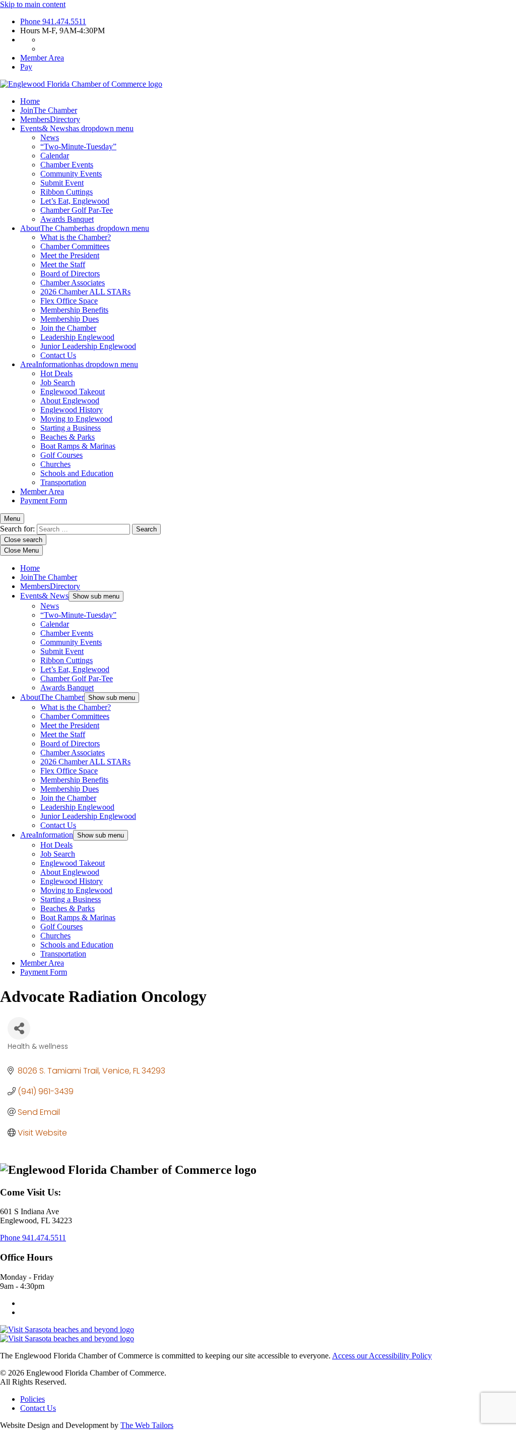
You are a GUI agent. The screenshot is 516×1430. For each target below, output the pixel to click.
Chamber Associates (72, 282)
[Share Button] (19, 1028)
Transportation (63, 482)
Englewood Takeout (72, 391)
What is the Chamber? (75, 237)
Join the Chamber (68, 328)
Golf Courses (61, 455)
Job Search (57, 382)
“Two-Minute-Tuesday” (78, 146)
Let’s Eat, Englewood (74, 201)
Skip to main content (33, 4)
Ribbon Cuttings (66, 192)
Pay (26, 67)
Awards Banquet (67, 219)
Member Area (42, 57)
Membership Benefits (74, 310)
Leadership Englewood (77, 337)
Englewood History (71, 409)
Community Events (71, 173)
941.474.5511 (53, 21)
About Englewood (69, 400)
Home (30, 101)
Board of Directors (70, 273)
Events (77, 128)
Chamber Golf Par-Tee (76, 210)
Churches (55, 464)
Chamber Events (66, 164)
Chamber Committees (74, 246)
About (84, 228)
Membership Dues (69, 319)
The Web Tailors (146, 1425)
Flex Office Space (69, 300)
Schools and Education (76, 473)
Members (50, 119)
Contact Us (58, 355)
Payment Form (43, 500)
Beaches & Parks (67, 437)
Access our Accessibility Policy (382, 1355)
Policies (32, 1399)
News (49, 137)
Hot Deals (56, 373)
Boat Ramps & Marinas (77, 446)
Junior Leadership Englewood (88, 346)
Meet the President (69, 255)
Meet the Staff (62, 264)
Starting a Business (70, 428)
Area (79, 364)
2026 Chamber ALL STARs (85, 291)
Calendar (54, 155)
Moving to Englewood (76, 418)
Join (48, 110)
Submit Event (62, 182)
